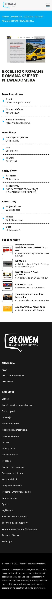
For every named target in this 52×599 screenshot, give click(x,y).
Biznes (5, 398)
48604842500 (12, 112)
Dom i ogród (8, 411)
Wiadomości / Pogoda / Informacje (19, 529)
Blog (4, 370)
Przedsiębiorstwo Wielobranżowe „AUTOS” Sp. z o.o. (31, 247)
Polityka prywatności (13, 375)
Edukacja (6, 417)
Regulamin (7, 381)
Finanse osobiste (10, 423)
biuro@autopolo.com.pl (18, 102)
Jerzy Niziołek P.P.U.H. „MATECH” (27, 273)
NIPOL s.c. (20, 261)
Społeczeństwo (9, 498)
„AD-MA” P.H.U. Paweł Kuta (30, 307)
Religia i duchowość (12, 485)
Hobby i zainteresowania (14, 429)
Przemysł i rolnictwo (12, 473)
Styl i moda (7, 510)
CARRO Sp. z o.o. (24, 284)
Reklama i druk (9, 479)
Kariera (5, 442)
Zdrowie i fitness (10, 535)
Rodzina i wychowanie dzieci (16, 491)
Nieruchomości (10, 454)
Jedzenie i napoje (10, 436)
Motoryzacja (12, 179)
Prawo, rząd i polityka (13, 467)
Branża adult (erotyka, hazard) (17, 405)
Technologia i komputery (15, 522)
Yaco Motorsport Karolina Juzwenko (29, 296)
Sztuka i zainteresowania (14, 516)
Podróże (6, 460)
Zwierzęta (7, 541)
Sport (5, 504)
